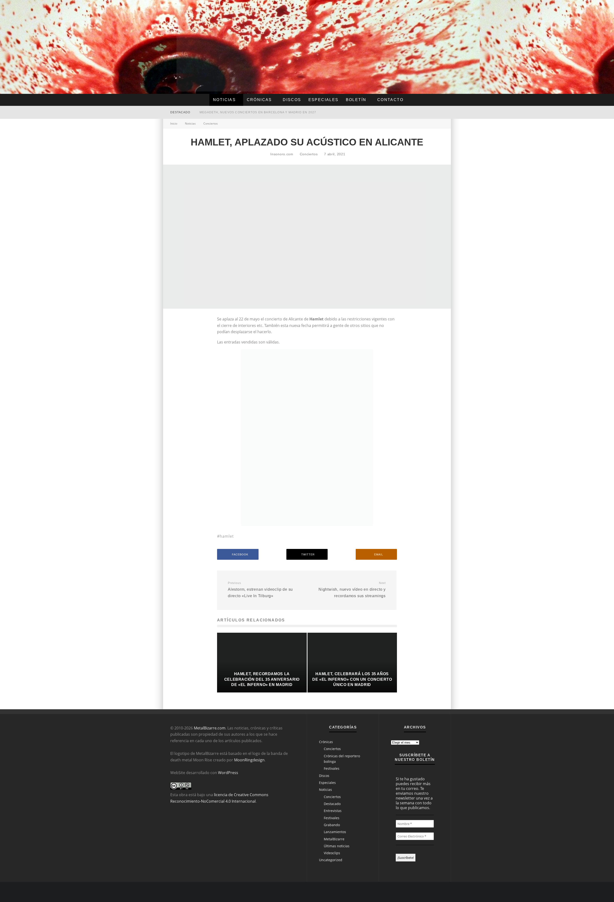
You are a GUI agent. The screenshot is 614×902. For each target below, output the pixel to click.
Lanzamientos (335, 832)
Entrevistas (333, 810)
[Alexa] (405, 112)
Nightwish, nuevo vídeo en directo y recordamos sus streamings (352, 589)
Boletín (356, 100)
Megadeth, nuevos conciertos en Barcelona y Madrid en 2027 (258, 112)
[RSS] (419, 112)
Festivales (331, 768)
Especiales (323, 100)
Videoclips (332, 853)
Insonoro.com (281, 154)
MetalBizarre (334, 839)
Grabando (332, 825)
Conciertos (309, 154)
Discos (292, 100)
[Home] (439, 112)
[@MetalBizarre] (412, 112)
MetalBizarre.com (209, 728)
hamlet (227, 536)
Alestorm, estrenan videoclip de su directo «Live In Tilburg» (260, 589)
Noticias (224, 100)
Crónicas (259, 100)
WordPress (228, 772)
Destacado (332, 803)
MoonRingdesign (249, 760)
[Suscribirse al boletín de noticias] (429, 112)
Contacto (390, 100)
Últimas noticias (336, 846)
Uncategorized (330, 860)
